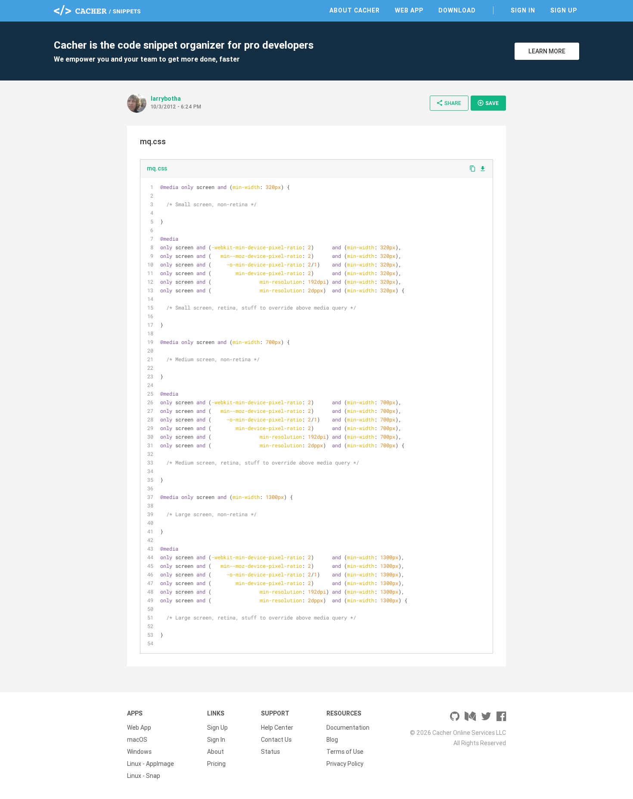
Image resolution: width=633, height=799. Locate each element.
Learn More (546, 51)
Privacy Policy (344, 764)
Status (270, 752)
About (215, 752)
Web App (409, 10)
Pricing (216, 764)
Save (488, 102)
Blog (332, 739)
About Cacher (354, 10)
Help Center (277, 727)
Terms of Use (344, 752)
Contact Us (276, 739)
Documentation (347, 727)
